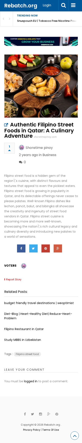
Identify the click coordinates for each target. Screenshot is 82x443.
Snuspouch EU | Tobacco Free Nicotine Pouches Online (49, 21)
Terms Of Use (50, 430)
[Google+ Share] (58, 248)
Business (49, 154)
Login (47, 5)
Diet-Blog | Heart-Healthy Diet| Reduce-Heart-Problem (38, 316)
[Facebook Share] (21, 248)
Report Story (13, 279)
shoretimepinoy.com (45, 137)
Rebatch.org (20, 5)
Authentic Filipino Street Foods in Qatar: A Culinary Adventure (39, 130)
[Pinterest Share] (45, 248)
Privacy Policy (31, 430)
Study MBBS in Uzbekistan (22, 340)
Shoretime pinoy (39, 147)
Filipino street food (27, 354)
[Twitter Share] (33, 248)
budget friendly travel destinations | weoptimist (39, 303)
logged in (30, 381)
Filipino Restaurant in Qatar (24, 329)
